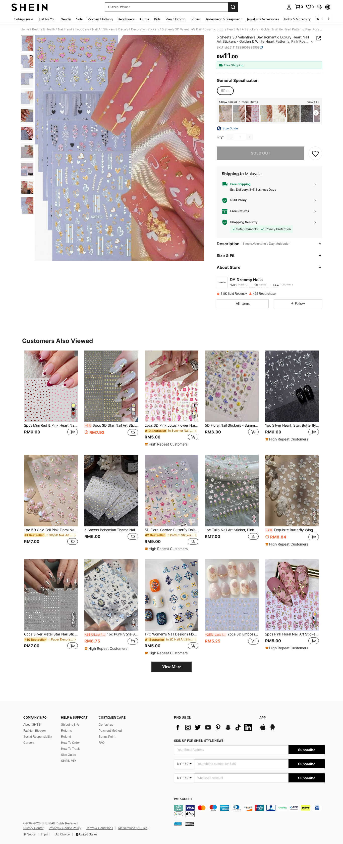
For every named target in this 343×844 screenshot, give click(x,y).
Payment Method (110, 730)
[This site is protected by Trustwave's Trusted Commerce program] (178, 823)
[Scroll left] (322, 19)
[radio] (225, 90)
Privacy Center (33, 828)
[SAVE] (315, 153)
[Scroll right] (328, 19)
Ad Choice (62, 834)
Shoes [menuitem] (195, 19)
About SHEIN (32, 724)
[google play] (272, 729)
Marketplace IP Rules (132, 828)
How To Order (70, 742)
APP (262, 717)
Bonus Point (107, 736)
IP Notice (29, 834)
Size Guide (68, 755)
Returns (66, 730)
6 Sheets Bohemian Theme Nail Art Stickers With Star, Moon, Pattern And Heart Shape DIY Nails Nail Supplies (111, 530)
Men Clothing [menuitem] (175, 19)
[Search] (233, 7)
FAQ (101, 742)
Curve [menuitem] (144, 19)
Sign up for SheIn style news (198, 740)
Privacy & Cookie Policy (65, 828)
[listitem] (225, 113)
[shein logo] (29, 7)
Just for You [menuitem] (47, 19)
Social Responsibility (37, 736)
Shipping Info (70, 724)
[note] (167, 444)
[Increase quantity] (249, 137)
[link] (299, 7)
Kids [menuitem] (157, 19)
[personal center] (289, 7)
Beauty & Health (43, 29)
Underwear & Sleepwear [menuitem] (223, 19)
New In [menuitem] (66, 19)
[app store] (262, 729)
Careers (28, 742)
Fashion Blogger (34, 730)
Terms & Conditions (99, 828)
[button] (319, 7)
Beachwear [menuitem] (126, 19)
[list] (214, 727)
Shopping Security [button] (243, 222)
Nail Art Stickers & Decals (110, 29)
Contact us (106, 724)
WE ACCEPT (183, 799)
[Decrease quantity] (230, 137)
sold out (260, 153)
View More (171, 667)
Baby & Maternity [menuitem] (297, 19)
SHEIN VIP (68, 761)
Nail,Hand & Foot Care (73, 29)
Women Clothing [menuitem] (100, 19)
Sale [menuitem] (79, 19)
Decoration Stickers (145, 29)
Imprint (45, 834)
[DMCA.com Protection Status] (189, 823)
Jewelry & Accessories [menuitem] (263, 19)
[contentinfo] (249, 811)
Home (25, 29)
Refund (66, 736)
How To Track (70, 749)
